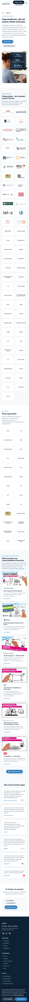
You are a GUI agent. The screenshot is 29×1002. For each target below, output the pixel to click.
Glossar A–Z (6, 966)
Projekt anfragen (19, 2)
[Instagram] (9, 933)
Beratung (5, 945)
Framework (5, 958)
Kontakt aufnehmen (11, 907)
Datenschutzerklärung (19, 995)
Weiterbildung (6, 948)
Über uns (5, 956)
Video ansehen (6, 598)
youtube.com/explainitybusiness (16, 568)
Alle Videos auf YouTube (15, 771)
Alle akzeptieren (21, 999)
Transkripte (5, 963)
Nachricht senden (7, 981)
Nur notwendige (8, 999)
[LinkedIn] (6, 933)
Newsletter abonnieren (8, 983)
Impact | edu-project (7, 961)
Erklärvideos (6, 941)
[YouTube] (3, 933)
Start (3, 13)
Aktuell (4, 968)
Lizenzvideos (6, 943)
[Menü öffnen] (26, 3)
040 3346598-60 (19, 5)
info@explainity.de (7, 978)
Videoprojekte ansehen (9, 46)
